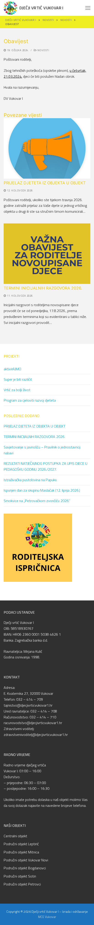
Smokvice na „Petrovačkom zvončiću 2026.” (37, 500)
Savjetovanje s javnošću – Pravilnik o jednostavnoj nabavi (42, 450)
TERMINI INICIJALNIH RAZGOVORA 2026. (43, 288)
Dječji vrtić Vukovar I (41, 7)
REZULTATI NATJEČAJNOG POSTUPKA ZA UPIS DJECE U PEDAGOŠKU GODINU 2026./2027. (45, 466)
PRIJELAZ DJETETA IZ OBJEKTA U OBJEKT (45, 182)
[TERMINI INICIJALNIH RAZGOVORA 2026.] (47, 253)
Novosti (43, 50)
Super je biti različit (18, 379)
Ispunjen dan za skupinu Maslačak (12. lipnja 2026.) (42, 490)
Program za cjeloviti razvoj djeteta (30, 400)
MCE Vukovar (47, 916)
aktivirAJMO (12, 369)
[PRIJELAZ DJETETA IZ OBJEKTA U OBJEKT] (47, 148)
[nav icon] (87, 7)
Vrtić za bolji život (17, 389)
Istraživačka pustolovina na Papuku (30, 479)
